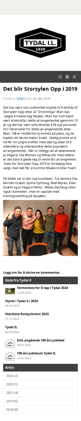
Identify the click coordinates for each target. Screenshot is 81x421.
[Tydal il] (40, 43)
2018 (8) (12, 409)
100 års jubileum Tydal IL (36, 353)
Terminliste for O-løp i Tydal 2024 (42, 288)
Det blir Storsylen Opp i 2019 (40, 88)
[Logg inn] (67, 76)
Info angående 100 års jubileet (40, 340)
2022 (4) (12, 393)
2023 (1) (12, 384)
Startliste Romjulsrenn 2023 (27, 314)
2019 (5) (12, 401)
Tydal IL (11, 327)
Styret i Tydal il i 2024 (21, 301)
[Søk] (60, 76)
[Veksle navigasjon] (74, 76)
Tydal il (21, 98)
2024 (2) (12, 376)
